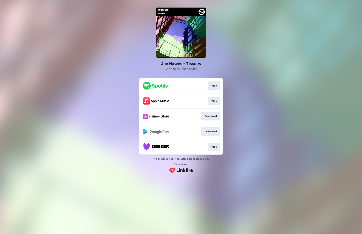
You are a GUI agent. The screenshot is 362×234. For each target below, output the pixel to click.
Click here (187, 158)
